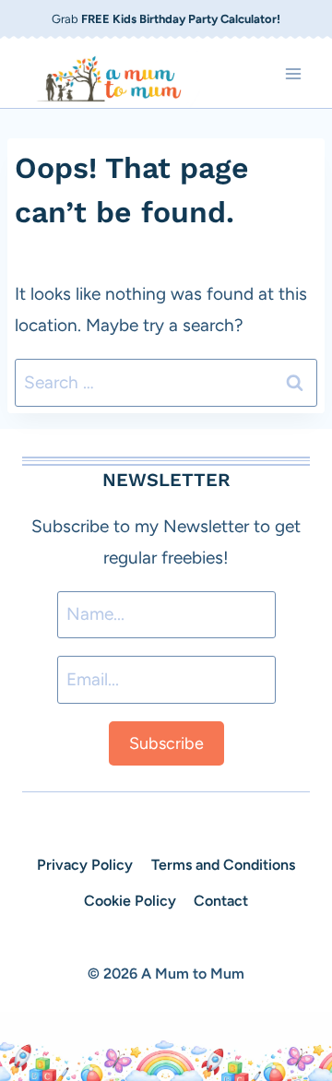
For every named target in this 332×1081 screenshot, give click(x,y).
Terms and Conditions (223, 864)
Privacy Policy (85, 864)
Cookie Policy (130, 900)
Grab (166, 19)
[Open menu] (293, 73)
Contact (221, 900)
